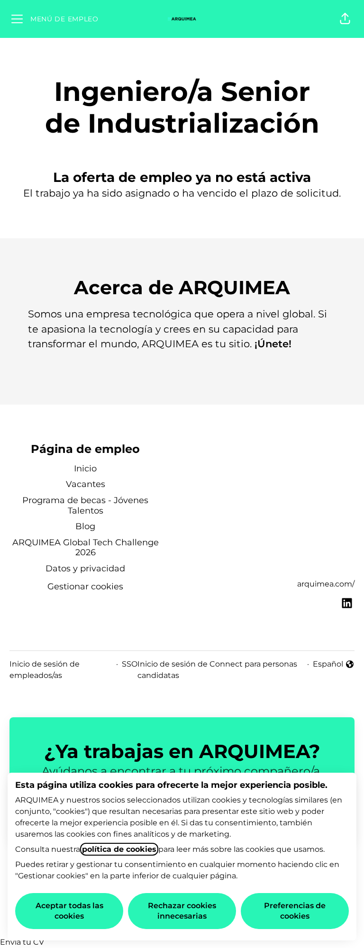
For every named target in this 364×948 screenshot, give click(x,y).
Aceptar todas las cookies (69, 911)
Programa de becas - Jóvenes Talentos (85, 505)
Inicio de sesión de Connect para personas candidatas (217, 669)
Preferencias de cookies (295, 911)
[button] (345, 19)
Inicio (85, 468)
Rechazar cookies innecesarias (182, 911)
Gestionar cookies (85, 586)
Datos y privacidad (85, 568)
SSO (129, 663)
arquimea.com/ (326, 583)
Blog (85, 526)
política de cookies (119, 849)
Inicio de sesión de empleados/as (44, 669)
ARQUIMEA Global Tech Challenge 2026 (85, 547)
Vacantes (85, 484)
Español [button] (334, 664)
